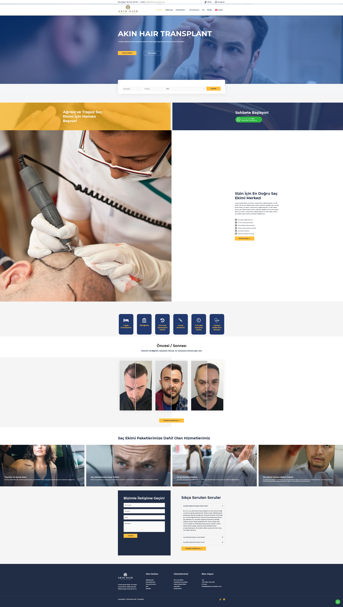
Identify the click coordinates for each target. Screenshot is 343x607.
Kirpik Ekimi (178, 588)
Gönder (213, 88)
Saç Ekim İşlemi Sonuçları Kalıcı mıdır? (195, 506)
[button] (203, 505)
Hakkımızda (169, 10)
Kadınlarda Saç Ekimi (180, 582)
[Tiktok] (220, 599)
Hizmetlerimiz (180, 10)
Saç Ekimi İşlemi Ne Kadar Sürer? (194, 542)
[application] (186, 9)
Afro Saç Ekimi (178, 580)
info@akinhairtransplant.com (155, 2)
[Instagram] (224, 599)
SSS (203, 10)
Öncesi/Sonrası (194, 10)
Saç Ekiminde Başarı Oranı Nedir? (194, 537)
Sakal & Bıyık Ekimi (180, 584)
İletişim (209, 10)
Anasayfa (159, 10)
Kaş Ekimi (177, 586)
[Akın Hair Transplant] (128, 9)
